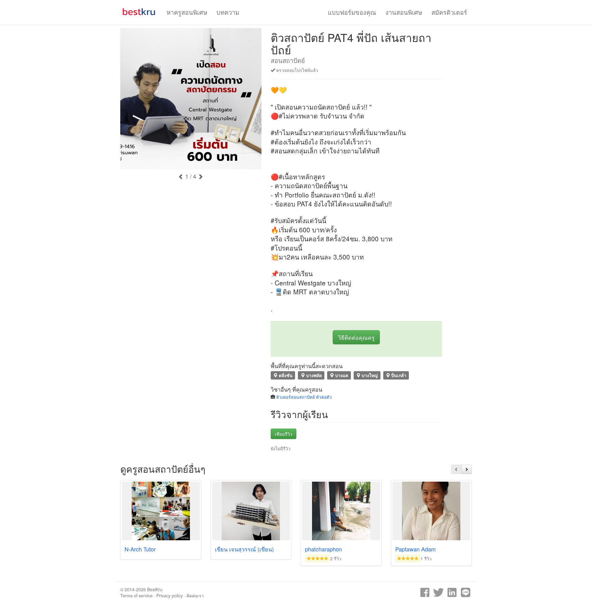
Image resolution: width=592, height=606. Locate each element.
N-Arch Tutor (140, 549)
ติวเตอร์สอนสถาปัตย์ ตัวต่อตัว (304, 397)
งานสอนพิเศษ (403, 12)
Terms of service (136, 595)
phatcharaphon (323, 549)
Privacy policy (169, 595)
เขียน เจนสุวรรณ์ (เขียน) (244, 549)
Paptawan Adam (415, 549)
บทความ (227, 12)
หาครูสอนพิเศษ (186, 12)
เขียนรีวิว (283, 434)
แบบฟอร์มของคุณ (352, 12)
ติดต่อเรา (195, 595)
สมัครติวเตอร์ (449, 12)
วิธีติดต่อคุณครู (356, 337)
